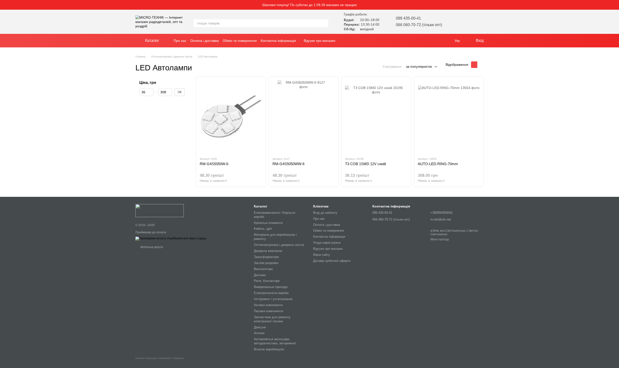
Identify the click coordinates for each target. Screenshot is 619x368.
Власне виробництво (269, 349)
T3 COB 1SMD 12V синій (365, 164)
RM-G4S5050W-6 (214, 164)
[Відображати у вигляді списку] (480, 64)
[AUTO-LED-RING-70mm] (449, 116)
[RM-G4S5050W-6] (231, 116)
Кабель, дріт (263, 228)
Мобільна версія (151, 247)
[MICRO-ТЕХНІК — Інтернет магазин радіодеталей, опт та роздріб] (159, 210)
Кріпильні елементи (268, 223)
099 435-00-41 (408, 18)
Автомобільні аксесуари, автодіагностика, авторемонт (275, 341)
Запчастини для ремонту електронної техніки (272, 319)
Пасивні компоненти (268, 311)
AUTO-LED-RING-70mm (438, 164)
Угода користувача (326, 242)
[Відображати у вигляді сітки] (474, 64)
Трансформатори (266, 257)
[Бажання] (454, 22)
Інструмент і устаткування (273, 299)
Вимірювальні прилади (270, 287)
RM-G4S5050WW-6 (288, 164)
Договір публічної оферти (331, 261)
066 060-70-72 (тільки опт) (419, 25)
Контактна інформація (278, 41)
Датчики (260, 275)
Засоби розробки (266, 263)
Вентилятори (263, 269)
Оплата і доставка (204, 41)
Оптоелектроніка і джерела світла (279, 245)
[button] (615, 4)
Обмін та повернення (240, 41)
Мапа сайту (321, 255)
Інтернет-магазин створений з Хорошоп (159, 358)
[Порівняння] (467, 22)
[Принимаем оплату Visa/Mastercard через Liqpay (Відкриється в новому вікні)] (170, 238)
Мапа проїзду (439, 239)
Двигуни (260, 327)
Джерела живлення (268, 251)
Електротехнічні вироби (271, 293)
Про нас (180, 41)
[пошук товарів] (324, 23)
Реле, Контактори (267, 281)
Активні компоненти (268, 305)
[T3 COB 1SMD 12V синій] (376, 116)
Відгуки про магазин (319, 41)
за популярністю (419, 66)
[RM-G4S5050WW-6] (304, 116)
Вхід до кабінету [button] (325, 212)
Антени (259, 333)
